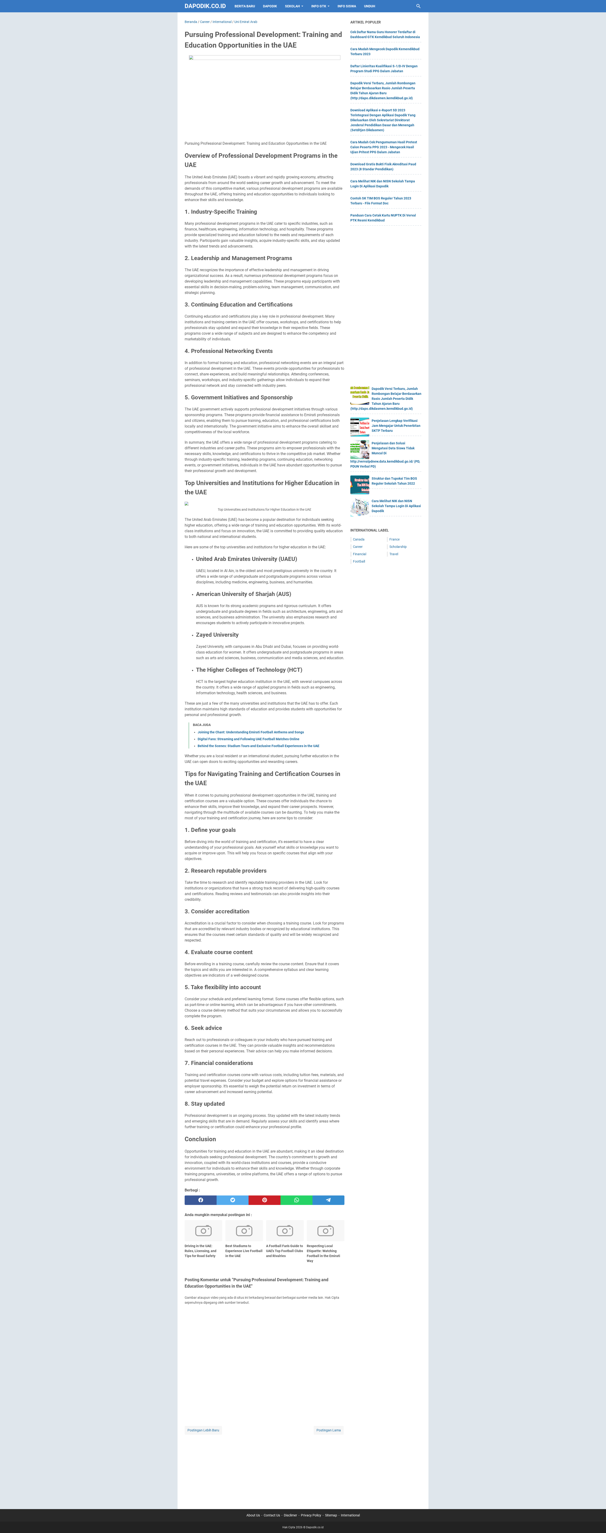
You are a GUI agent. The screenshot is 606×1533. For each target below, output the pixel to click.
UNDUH (369, 6)
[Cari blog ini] (418, 6)
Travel (393, 554)
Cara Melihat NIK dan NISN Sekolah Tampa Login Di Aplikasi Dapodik (396, 506)
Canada (359, 539)
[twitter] (233, 1200)
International (350, 1515)
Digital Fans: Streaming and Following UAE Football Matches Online (248, 739)
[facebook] (201, 1200)
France (394, 539)
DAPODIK (270, 6)
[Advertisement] (264, 1469)
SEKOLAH (292, 6)
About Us (253, 1515)
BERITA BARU (245, 6)
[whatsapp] (296, 1200)
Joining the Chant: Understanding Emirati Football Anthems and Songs (251, 732)
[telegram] (328, 1200)
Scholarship (398, 547)
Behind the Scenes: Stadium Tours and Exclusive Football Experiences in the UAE (258, 746)
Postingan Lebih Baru (203, 1430)
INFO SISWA (347, 6)
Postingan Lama (328, 1430)
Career (358, 547)
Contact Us (272, 1515)
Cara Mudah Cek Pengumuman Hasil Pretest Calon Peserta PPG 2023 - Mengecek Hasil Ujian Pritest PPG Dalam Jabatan (383, 147)
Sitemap (331, 1515)
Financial (359, 554)
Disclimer (290, 1515)
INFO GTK (318, 6)
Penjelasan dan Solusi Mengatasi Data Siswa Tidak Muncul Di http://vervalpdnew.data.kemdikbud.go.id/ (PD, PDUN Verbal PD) (385, 454)
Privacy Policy (311, 1515)
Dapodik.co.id (205, 6)
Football (359, 561)
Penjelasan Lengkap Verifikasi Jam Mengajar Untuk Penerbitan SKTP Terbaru (396, 426)
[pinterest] (265, 1200)
